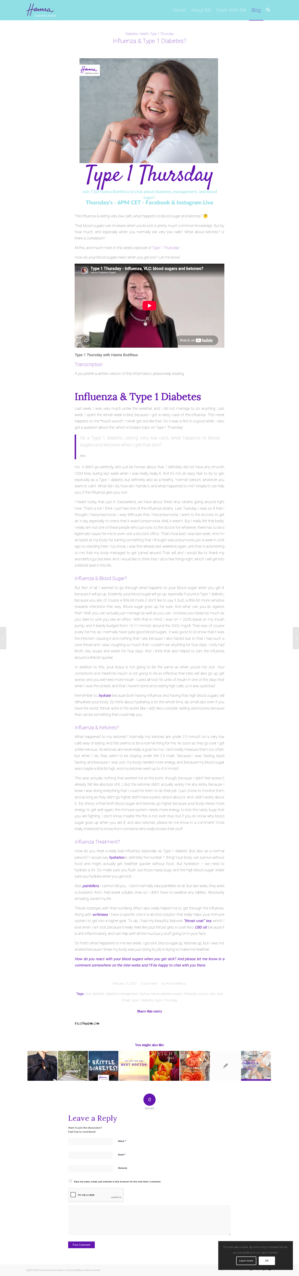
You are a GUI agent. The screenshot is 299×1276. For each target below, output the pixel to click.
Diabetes (131, 34)
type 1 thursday (166, 1000)
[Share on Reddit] (94, 1023)
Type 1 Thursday (162, 34)
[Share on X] (77, 1023)
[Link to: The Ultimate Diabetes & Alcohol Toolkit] (256, 1066)
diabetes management (122, 994)
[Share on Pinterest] (83, 1023)
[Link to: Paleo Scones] (195, 1066)
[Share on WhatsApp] (81, 1023)
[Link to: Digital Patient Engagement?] (225, 1066)
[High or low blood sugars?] (296, 638)
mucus (203, 994)
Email (121, 1154)
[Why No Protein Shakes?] (3, 638)
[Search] (268, 10)
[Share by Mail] (98, 1023)
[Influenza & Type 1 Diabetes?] (149, 133)
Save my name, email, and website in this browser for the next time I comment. (117, 1181)
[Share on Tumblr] (88, 1023)
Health (144, 34)
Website (122, 1168)
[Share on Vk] (91, 1023)
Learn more (246, 1260)
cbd (88, 994)
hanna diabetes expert (166, 994)
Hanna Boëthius (176, 983)
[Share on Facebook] (75, 1023)
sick (212, 994)
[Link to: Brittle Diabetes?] (103, 1066)
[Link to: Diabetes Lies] (134, 1066)
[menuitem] (179, 10)
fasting (144, 994)
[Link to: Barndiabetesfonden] (42, 1066)
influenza (190, 994)
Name (122, 1140)
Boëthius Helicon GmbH (87, 1270)
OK (266, 1260)
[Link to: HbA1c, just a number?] (73, 1066)
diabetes (98, 994)
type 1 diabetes (143, 1000)
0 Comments (149, 983)
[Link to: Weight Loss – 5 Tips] (164, 1066)
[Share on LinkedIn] (86, 1023)
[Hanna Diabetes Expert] (41, 10)
